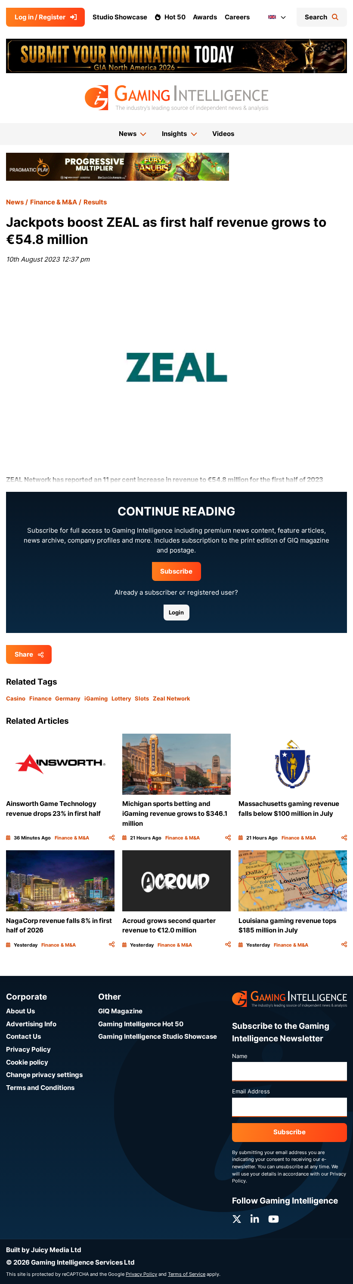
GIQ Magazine (120, 1011)
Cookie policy (27, 1062)
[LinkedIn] (255, 1219)
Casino (15, 698)
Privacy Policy (28, 1049)
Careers (237, 17)
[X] (237, 1219)
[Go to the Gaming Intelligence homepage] (176, 98)
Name (240, 1056)
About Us (20, 1011)
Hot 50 (175, 17)
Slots (142, 698)
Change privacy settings (44, 1075)
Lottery (121, 698)
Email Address (251, 1091)
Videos (223, 134)
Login (176, 612)
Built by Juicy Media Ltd (43, 1250)
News (15, 202)
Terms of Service (186, 1274)
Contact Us (23, 1036)
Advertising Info (31, 1024)
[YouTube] (273, 1219)
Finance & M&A (53, 202)
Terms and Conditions (40, 1087)
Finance (40, 698)
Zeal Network (171, 698)
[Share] (112, 838)
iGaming (96, 698)
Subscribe (176, 571)
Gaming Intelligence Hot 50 (140, 1024)
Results (95, 202)
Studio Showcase (120, 17)
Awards (205, 17)
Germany (68, 698)
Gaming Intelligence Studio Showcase (157, 1036)
